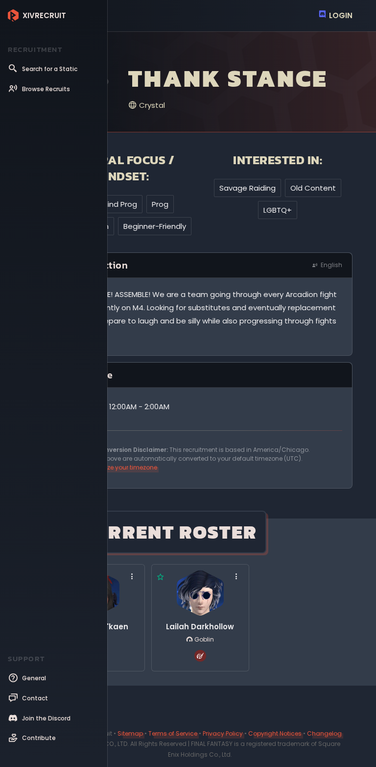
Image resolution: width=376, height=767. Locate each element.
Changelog (324, 733)
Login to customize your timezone (107, 467)
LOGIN (339, 15)
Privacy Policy (223, 733)
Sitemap (130, 733)
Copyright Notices (275, 733)
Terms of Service (172, 733)
